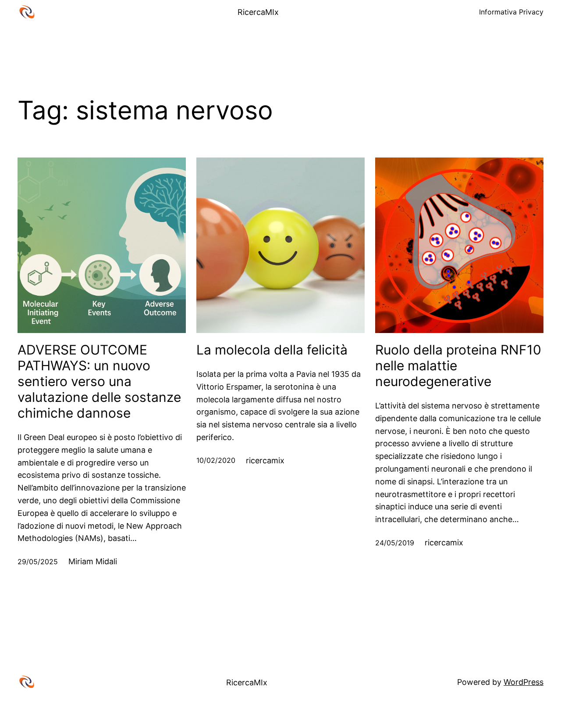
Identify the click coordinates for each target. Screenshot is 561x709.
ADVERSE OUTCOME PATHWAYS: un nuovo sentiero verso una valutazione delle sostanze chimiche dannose (99, 381)
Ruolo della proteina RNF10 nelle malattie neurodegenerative (458, 365)
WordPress (523, 682)
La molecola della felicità (272, 350)
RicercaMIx (258, 12)
